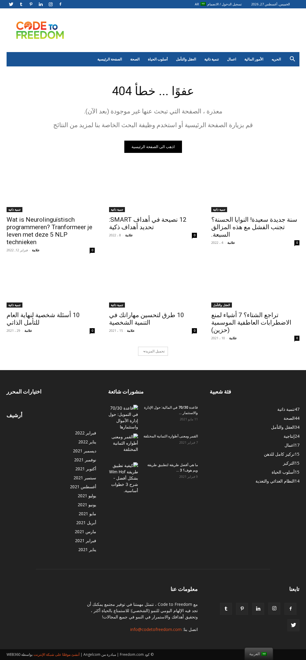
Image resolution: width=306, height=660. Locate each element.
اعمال (231, 59)
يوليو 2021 (87, 495)
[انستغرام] (50, 4)
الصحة (135, 59)
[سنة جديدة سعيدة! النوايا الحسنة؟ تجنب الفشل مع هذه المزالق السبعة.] (255, 190)
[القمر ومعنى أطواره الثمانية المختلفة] (123, 444)
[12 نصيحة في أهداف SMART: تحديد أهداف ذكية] (153, 190)
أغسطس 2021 (83, 486)
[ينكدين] (40, 4)
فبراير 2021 (85, 540)
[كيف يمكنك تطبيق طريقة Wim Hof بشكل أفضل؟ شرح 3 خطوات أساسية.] (123, 478)
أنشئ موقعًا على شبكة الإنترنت (56, 654)
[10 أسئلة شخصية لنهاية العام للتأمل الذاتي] (51, 286)
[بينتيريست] (30, 4)
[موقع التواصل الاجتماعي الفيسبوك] (60, 4)
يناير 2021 (87, 549)
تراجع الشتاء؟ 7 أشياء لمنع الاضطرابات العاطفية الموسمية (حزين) (251, 322)
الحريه (276, 59)
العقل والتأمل (186, 59)
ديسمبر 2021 (84, 451)
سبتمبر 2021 (85, 477)
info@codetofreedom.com (156, 629)
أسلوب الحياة (158, 59)
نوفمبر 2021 (85, 460)
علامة (36, 250)
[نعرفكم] (20, 4)
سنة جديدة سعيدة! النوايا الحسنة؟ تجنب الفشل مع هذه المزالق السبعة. (254, 227)
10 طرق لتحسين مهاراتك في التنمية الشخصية (146, 318)
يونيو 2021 (87, 504)
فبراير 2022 (85, 433)
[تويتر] (11, 4)
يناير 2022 (87, 442)
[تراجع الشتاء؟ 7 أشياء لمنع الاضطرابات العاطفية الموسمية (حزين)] (255, 286)
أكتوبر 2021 (85, 469)
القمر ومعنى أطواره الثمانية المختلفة (170, 436)
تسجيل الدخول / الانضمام (224, 4)
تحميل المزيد (155, 351)
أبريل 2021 (86, 522)
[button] (292, 60)
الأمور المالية (253, 59)
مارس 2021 (85, 531)
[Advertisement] (191, 30)
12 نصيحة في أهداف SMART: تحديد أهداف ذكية (147, 223)
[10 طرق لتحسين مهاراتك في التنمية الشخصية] (153, 286)
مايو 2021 (87, 513)
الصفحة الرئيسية (109, 59)
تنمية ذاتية (211, 59)
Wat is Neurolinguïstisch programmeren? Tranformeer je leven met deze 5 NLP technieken (49, 231)
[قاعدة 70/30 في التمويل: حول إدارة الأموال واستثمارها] (123, 417)
